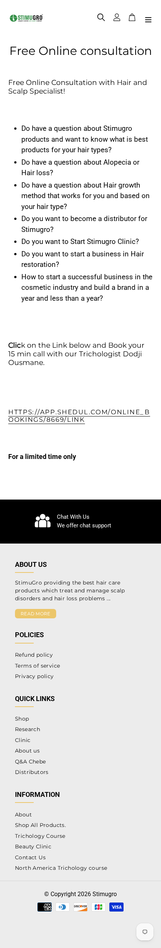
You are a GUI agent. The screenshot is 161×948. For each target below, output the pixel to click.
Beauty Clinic (33, 846)
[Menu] (148, 19)
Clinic (22, 740)
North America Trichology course (61, 868)
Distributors (32, 772)
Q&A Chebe (30, 761)
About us (27, 750)
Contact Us (30, 857)
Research (27, 729)
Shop (22, 718)
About (23, 814)
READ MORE (36, 613)
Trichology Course (40, 836)
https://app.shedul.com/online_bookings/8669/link (79, 415)
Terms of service (37, 665)
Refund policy (34, 654)
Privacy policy (34, 676)
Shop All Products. (40, 825)
